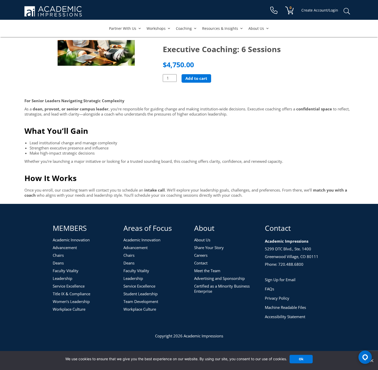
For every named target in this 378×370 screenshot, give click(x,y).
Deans (58, 262)
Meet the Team (207, 270)
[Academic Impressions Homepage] (53, 13)
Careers (201, 255)
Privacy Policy (277, 298)
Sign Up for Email (280, 279)
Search (347, 11)
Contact (201, 262)
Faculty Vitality (65, 270)
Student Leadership (140, 293)
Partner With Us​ (122, 28)
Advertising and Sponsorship (219, 278)
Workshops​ (156, 28)
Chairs (58, 255)
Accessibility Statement (285, 316)
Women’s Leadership (71, 301)
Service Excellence (69, 286)
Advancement (65, 247)
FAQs (269, 288)
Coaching (184, 28)
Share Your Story (209, 247)
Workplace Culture (69, 309)
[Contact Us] (273, 10)
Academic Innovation (71, 239)
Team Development (140, 301)
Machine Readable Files (285, 307)
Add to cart (196, 78)
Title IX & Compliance (71, 293)
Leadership (62, 278)
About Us (256, 28)
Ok (301, 359)
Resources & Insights (220, 28)
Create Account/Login (319, 10)
